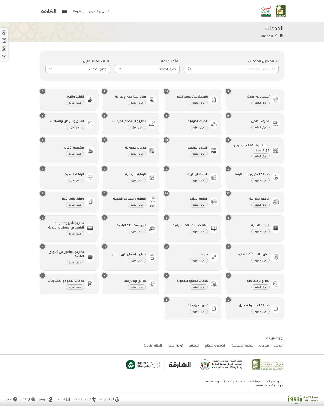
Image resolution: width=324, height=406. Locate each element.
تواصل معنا (176, 345)
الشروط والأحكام (215, 345)
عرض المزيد (260, 103)
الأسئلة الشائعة (153, 345)
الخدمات (278, 345)
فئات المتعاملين (96, 60)
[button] (85, 399)
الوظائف (194, 345)
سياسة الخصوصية (242, 345)
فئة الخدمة (169, 60)
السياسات (264, 345)
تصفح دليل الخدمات (263, 60)
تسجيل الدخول (99, 11)
